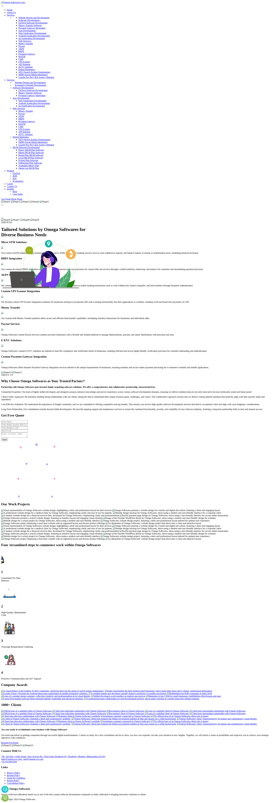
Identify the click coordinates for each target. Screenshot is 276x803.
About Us (11, 12)
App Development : (27, 30)
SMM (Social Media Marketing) (33, 75)
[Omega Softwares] (13, 2)
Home (10, 10)
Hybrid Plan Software (28, 160)
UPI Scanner (24, 62)
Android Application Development (34, 36)
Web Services (19, 108)
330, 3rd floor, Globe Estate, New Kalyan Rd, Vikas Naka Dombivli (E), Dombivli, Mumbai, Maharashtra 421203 (53, 756)
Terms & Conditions (16, 778)
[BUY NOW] (5, 798)
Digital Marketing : (27, 69)
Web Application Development (32, 33)
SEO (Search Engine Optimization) (34, 72)
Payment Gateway (26, 54)
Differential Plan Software (30, 163)
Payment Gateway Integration (31, 28)
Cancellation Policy (16, 783)
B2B (15, 176)
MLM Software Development (26, 147)
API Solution (24, 64)
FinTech (16, 173)
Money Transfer (25, 43)
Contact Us (12, 186)
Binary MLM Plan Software (31, 150)
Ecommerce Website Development (30, 85)
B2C (15, 178)
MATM (21, 56)
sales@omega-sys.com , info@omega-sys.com (22, 759)
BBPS (21, 51)
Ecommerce (18, 181)
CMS (20, 59)
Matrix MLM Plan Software (31, 152)
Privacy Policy (13, 773)
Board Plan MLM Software (30, 155)
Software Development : (29, 20)
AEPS (21, 49)
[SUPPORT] (5, 789)
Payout (21, 46)
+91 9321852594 (9, 761)
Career (10, 184)
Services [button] (11, 80)
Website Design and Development (33, 17)
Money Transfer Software (30, 25)
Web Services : (25, 41)
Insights (10, 189)
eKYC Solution (25, 67)
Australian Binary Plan (28, 165)
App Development (21, 98)
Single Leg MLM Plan (28, 168)
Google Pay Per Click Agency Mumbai (36, 77)
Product (10, 171)
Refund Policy (13, 775)
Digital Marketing (21, 137)
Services (11, 15)
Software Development (23, 87)
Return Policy (13, 780)
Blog (15, 191)
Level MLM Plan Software (30, 158)
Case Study (18, 194)
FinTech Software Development (32, 23)
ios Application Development (31, 38)
